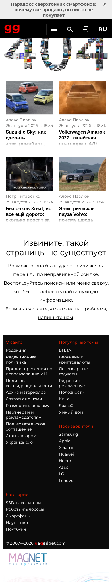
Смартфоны (18, 515)
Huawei (66, 454)
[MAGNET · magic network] (28, 565)
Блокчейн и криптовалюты (74, 359)
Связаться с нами (24, 399)
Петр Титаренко (23, 196)
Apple (64, 440)
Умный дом (71, 412)
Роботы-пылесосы (25, 509)
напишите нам (55, 317)
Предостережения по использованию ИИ (29, 371)
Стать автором (21, 435)
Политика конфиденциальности (29, 383)
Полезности (71, 392)
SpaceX (66, 405)
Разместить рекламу (27, 405)
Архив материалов (26, 392)
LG (61, 474)
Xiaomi (66, 447)
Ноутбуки (16, 529)
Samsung (68, 434)
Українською (19, 442)
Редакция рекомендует (73, 383)
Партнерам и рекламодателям (24, 415)
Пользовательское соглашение (25, 426)
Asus (63, 467)
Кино (64, 399)
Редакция (16, 350)
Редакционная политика (21, 359)
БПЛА (65, 350)
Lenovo (66, 480)
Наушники (17, 522)
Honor (65, 460)
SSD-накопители (23, 502)
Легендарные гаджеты (73, 371)
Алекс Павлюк (21, 120)
